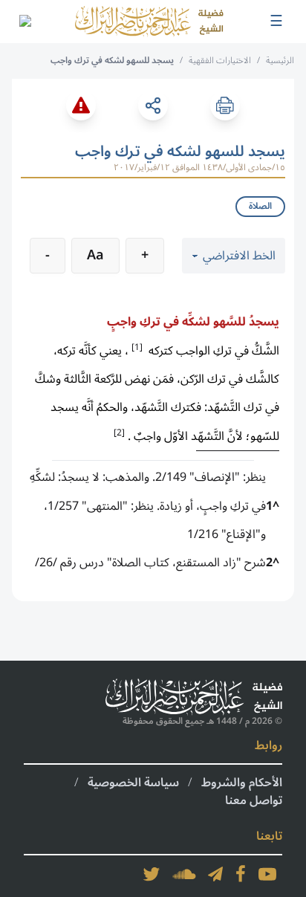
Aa (95, 255)
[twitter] (151, 874)
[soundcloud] (184, 874)
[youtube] (267, 874)
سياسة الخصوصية (133, 782)
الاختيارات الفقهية (220, 60)
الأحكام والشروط (241, 782)
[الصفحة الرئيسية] (149, 21)
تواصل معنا (253, 800)
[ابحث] (24, 21)
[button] (137, 346)
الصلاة (260, 206)
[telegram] (215, 874)
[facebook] (241, 874)
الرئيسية (280, 60)
